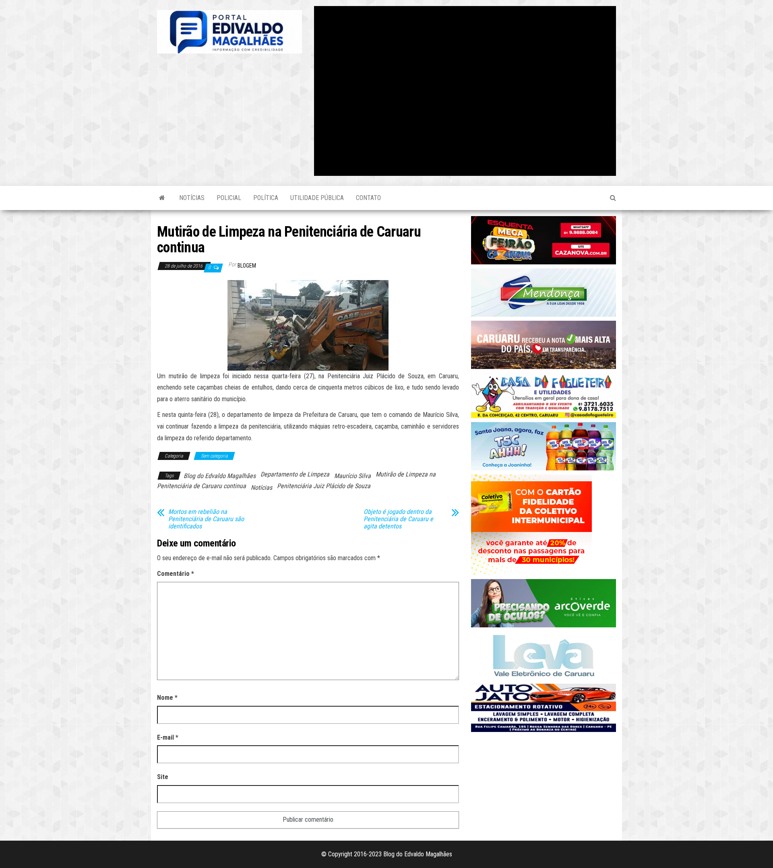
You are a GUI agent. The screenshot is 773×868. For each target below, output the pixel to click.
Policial (229, 198)
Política (265, 198)
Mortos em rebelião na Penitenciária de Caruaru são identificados (206, 519)
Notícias (192, 198)
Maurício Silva (352, 476)
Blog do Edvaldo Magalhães (220, 476)
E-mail (167, 737)
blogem (247, 265)
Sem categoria (214, 456)
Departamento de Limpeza (294, 474)
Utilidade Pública (317, 198)
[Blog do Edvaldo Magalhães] (162, 198)
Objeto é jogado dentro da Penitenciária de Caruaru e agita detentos (398, 519)
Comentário (175, 573)
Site (162, 777)
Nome (167, 697)
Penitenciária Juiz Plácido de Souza (323, 486)
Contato (368, 198)
